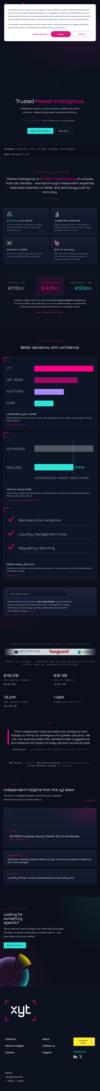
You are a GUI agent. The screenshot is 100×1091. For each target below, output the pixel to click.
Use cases (12, 575)
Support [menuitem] (47, 1052)
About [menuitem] (45, 1039)
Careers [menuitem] (9, 1052)
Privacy (11, 1080)
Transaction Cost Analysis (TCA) (22, 500)
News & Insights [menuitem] (14, 1045)
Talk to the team (39, 131)
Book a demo (14, 945)
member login (83, 1041)
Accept (61, 34)
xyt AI (32, 611)
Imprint (21, 1080)
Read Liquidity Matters (49, 312)
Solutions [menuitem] (10, 1039)
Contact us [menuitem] (48, 1045)
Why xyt (62, 131)
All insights (88, 801)
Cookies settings (40, 34)
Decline (82, 34)
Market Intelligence (16, 425)
